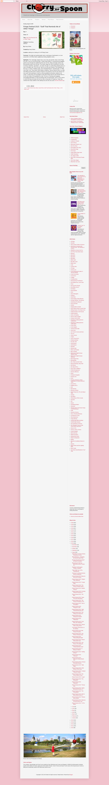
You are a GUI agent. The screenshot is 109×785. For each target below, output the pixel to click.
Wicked (72, 443)
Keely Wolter (35, 87)
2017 (72, 539)
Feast (72, 284)
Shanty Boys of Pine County (77, 398)
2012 (72, 723)
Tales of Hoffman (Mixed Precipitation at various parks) (77, 119)
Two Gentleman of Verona (76, 423)
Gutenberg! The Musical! (76, 302)
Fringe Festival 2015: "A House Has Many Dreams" (78, 662)
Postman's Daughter (75, 375)
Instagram (73, 27)
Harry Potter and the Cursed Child (78, 308)
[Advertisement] (44, 104)
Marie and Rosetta (75, 349)
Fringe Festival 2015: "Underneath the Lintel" (77, 646)
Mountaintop (73, 360)
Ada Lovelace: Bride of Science (77, 244)
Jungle (72, 336)
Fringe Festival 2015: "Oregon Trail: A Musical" (78, 580)
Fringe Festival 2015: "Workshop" (76, 619)
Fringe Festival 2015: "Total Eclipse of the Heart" (78, 668)
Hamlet (72, 305)
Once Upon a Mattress (76, 368)
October (74, 548)
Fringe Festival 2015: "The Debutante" (77, 679)
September (74, 550)
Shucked (73, 399)
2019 (72, 535)
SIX (71, 401)
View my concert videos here (77, 516)
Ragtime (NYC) (74, 385)
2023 (72, 528)
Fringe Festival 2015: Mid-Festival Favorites (77, 631)
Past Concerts (59, 19)
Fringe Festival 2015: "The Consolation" (77, 691)
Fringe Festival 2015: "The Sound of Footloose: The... (78, 601)
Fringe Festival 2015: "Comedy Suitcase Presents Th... (78, 592)
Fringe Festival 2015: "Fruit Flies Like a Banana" (78, 622)
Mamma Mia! (73, 348)
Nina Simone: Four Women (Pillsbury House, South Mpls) (77, 122)
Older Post (62, 117)
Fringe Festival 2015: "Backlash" (76, 682)
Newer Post (26, 117)
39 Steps (73, 241)
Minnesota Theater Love (76, 144)
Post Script (73, 150)
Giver (72, 292)
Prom (72, 378)
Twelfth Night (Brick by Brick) (77, 420)
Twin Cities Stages (75, 160)
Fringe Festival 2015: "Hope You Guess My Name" (78, 598)
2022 (72, 530)
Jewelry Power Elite (75, 328)
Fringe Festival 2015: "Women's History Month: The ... (78, 659)
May (73, 710)
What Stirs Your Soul (75, 161)
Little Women (74, 343)
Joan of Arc (73, 330)
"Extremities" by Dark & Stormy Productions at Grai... (78, 554)
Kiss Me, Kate (74, 341)
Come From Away (75, 274)
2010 (72, 727)
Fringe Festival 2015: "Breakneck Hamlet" (77, 616)
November (74, 546)
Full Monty (73, 288)
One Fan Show (74, 146)
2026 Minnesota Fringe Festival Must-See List (80, 203)
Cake (72, 265)
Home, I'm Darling (75, 315)
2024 (72, 526)
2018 (72, 537)
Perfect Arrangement (75, 370)
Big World (73, 255)
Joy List (72, 333)
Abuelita (72, 243)
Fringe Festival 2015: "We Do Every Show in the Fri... (78, 695)
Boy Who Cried (74, 261)
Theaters (37, 19)
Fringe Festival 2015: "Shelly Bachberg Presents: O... (78, 688)
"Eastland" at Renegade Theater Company (77, 568)
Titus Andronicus (74, 417)
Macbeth (73, 346)
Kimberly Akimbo (74, 340)
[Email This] (27, 86)
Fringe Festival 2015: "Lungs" (78, 677)
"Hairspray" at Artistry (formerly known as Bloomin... (78, 574)
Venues (43, 19)
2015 (72, 543)
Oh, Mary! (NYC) (74, 366)
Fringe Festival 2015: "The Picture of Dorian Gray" (77, 634)
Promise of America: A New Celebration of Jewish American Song (78, 381)
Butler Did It (73, 263)
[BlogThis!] (29, 86)
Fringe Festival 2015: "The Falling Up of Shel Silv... (77, 613)
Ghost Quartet (74, 290)
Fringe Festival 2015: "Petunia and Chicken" (78, 697)
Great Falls (73, 297)
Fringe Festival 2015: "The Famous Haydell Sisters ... (78, 586)
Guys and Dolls (74, 303)
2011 (72, 725)
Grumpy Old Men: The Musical (77, 300)
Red (72, 387)
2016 (72, 541)
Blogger (71, 774)
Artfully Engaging (74, 137)
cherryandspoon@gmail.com (76, 112)
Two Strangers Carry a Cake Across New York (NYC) (77, 426)
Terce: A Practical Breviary (76, 413)
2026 (72, 522)
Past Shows (51, 19)
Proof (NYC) (73, 383)
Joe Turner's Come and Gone (77, 332)
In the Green (73, 325)
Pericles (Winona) (75, 371)
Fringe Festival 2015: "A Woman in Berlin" (77, 649)
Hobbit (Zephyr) (74, 313)
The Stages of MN (75, 155)
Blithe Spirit (73, 260)
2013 (72, 722)
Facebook (73, 26)
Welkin (72, 439)
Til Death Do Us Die (75, 415)
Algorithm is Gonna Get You (77, 250)
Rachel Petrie (41, 87)
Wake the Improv (74, 434)
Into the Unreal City (59, 80)
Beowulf (72, 253)
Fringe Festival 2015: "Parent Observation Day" (78, 640)
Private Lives (73, 376)
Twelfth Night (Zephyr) (75, 422)
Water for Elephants (75, 437)
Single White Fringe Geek (76, 152)
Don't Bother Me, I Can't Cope (77, 282)
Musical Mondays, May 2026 (77, 363)
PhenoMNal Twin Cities (76, 147)
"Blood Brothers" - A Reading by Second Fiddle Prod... (78, 557)
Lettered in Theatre (75, 141)
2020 (72, 533)
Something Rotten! (75, 404)
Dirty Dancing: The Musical (77, 280)
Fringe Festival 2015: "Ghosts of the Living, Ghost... (78, 625)
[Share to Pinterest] (33, 86)
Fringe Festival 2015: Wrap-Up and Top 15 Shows (78, 577)
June (73, 708)
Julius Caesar (74, 335)
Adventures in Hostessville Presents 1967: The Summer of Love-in (77, 247)
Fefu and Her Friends (75, 285)
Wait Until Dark (74, 433)
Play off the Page (74, 149)
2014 (72, 720)
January (74, 717)
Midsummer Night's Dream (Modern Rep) (76, 354)
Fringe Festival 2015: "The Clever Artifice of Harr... (77, 674)
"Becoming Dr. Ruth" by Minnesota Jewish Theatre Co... (78, 564)
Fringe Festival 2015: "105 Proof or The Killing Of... (77, 643)
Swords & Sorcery (75, 412)
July (73, 706)
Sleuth (72, 403)
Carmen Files (74, 266)
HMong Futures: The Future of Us (78, 310)
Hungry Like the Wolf (75, 318)
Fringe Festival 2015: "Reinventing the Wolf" (77, 637)
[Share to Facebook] (32, 86)
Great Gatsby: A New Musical (77, 298)
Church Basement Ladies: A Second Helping (77, 272)
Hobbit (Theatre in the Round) (77, 311)
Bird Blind (73, 258)
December (74, 544)
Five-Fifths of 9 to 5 (75, 287)
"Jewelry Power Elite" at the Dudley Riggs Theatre (81, 191)
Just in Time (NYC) (75, 338)
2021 (72, 532)
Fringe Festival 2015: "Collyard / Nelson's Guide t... (78, 671)
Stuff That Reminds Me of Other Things (51, 87)
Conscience (73, 275)
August (73, 552)
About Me (30, 19)
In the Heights (74, 327)
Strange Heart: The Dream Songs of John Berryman (78, 408)
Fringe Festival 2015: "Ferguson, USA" (76, 607)
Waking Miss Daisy (75, 436)
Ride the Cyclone (74, 390)
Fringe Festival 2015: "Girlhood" (76, 655)
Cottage (72, 277)
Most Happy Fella (74, 358)
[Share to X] (30, 86)
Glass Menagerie (74, 293)
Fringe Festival (30, 87)
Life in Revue (74, 142)
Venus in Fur (73, 428)
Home (23, 19)
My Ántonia (73, 365)
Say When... (73, 396)
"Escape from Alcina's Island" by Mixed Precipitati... (78, 560)
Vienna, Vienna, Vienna (76, 429)
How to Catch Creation (76, 316)
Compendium (74, 139)
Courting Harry (74, 279)
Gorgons (73, 295)
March (73, 714)
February (74, 716)
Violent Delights (74, 431)
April (73, 712)
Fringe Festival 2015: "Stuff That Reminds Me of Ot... (78, 610)
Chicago (73, 268)
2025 (72, 524)
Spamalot (73, 406)
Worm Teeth (73, 448)
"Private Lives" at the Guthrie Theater (81, 226)
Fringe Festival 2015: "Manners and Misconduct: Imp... (79, 701)
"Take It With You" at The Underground (77, 571)
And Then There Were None (77, 251)
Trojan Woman (74, 418)
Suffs (72, 410)
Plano (72, 373)
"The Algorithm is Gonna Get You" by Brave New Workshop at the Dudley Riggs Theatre (81, 178)
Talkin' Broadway (74, 154)
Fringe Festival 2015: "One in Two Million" (78, 604)
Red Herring (73, 388)
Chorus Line (73, 269)
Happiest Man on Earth (76, 306)
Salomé (72, 394)
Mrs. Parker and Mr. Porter (76, 362)
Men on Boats (74, 351)
